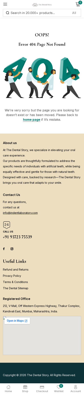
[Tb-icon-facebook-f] (4, 248)
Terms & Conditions (15, 282)
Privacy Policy (12, 275)
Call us (8, 231)
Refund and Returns (16, 269)
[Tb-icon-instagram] (12, 248)
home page (31, 119)
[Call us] (6, 225)
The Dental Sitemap (15, 288)
